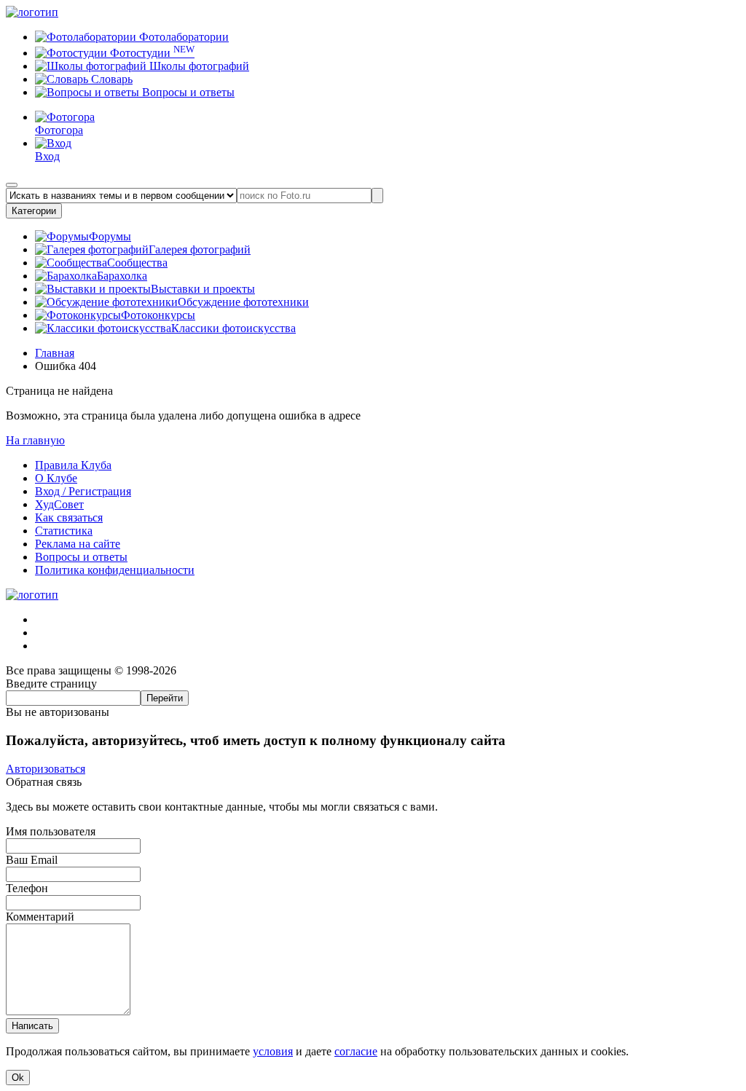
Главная (54, 353)
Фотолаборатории (182, 37)
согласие (355, 1051)
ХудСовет (59, 504)
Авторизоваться (45, 769)
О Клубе (56, 478)
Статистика (64, 530)
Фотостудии (151, 53)
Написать (32, 1025)
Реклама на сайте (77, 543)
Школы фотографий (197, 66)
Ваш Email (32, 860)
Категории (34, 210)
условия (273, 1051)
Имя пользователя (50, 831)
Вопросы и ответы (187, 92)
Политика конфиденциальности (115, 570)
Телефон (27, 888)
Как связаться (69, 517)
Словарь (110, 79)
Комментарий (40, 916)
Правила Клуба (73, 465)
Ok (18, 1077)
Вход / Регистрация (83, 491)
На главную (35, 440)
